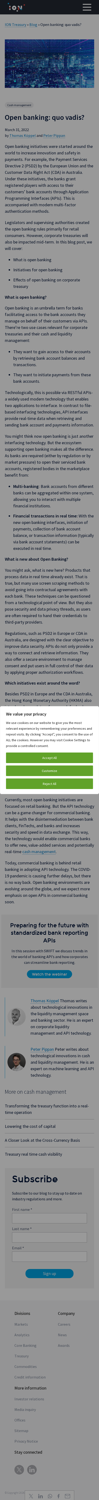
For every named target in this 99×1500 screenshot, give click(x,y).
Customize (49, 771)
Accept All (49, 758)
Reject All (49, 784)
